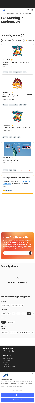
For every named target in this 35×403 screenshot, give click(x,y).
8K (18, 313)
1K (8, 313)
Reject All (17, 395)
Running (18, 13)
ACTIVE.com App (8, 358)
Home (3, 13)
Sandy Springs (26, 332)
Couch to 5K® (7, 360)
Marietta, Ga (10, 13)
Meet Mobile (6, 364)
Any (3, 313)
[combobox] (7, 40)
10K (24, 313)
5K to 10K (5, 362)
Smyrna (5, 332)
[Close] (33, 373)
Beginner (10, 322)
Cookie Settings (17, 390)
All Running (5, 305)
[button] (18, 40)
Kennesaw (15, 332)
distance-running (17, 305)
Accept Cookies (17, 400)
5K (13, 313)
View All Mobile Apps (9, 367)
